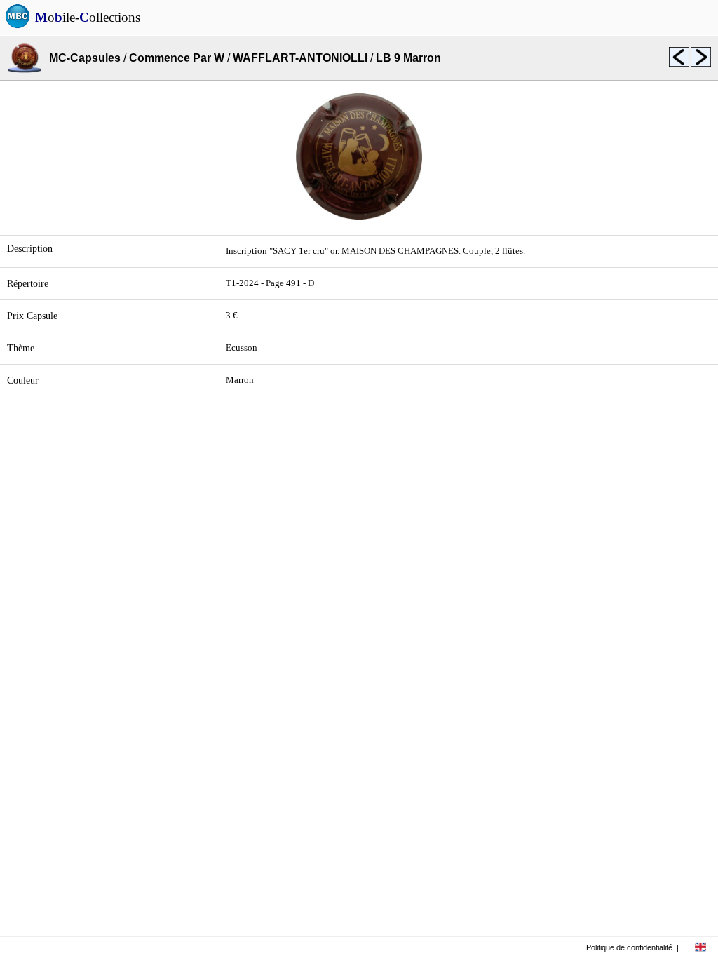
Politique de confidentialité (629, 947)
